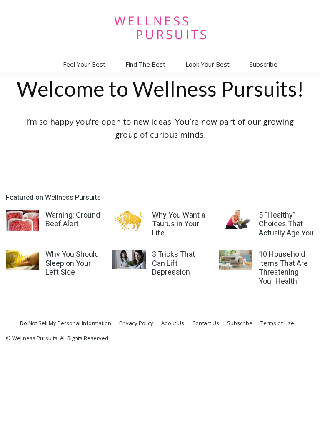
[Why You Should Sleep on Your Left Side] (22, 260)
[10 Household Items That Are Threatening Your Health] (235, 260)
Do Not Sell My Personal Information (65, 323)
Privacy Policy (136, 323)
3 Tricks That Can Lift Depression (173, 263)
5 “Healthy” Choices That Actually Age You (286, 223)
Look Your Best (207, 64)
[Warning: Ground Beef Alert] (22, 220)
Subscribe (264, 64)
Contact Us (205, 323)
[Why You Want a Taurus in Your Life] (129, 220)
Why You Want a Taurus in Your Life (178, 223)
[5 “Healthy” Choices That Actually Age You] (235, 219)
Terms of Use (277, 323)
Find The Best (145, 64)
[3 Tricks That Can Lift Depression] (129, 259)
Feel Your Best (84, 64)
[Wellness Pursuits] (160, 27)
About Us (172, 323)
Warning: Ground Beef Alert (72, 219)
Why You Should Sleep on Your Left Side (72, 263)
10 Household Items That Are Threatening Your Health (283, 267)
